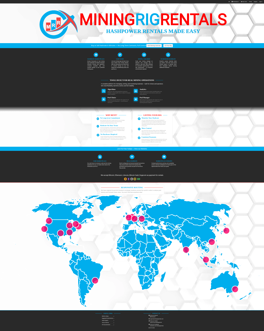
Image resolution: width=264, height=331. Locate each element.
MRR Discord (152, 316)
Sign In (260, 1)
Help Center (244, 1)
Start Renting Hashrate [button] (154, 45)
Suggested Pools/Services (107, 318)
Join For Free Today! (124, 149)
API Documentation (106, 324)
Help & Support (105, 320)
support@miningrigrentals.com (156, 318)
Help (251, 1)
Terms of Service (105, 322)
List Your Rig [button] (168, 45)
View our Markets (140, 149)
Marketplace (235, 1)
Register (255, 1)
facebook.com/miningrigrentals (156, 325)
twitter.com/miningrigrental (156, 322)
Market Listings (105, 316)
